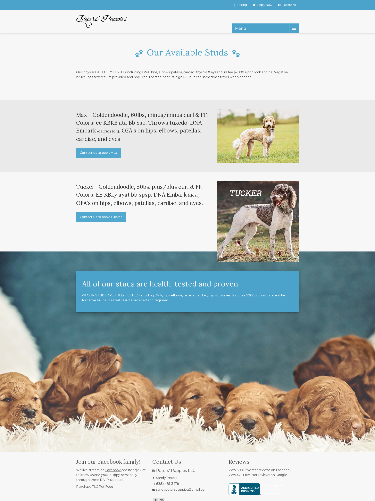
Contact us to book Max (98, 153)
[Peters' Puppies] (102, 21)
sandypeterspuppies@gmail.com (181, 489)
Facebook (113, 470)
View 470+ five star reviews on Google (258, 475)
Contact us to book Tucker (101, 217)
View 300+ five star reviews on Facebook (260, 470)
